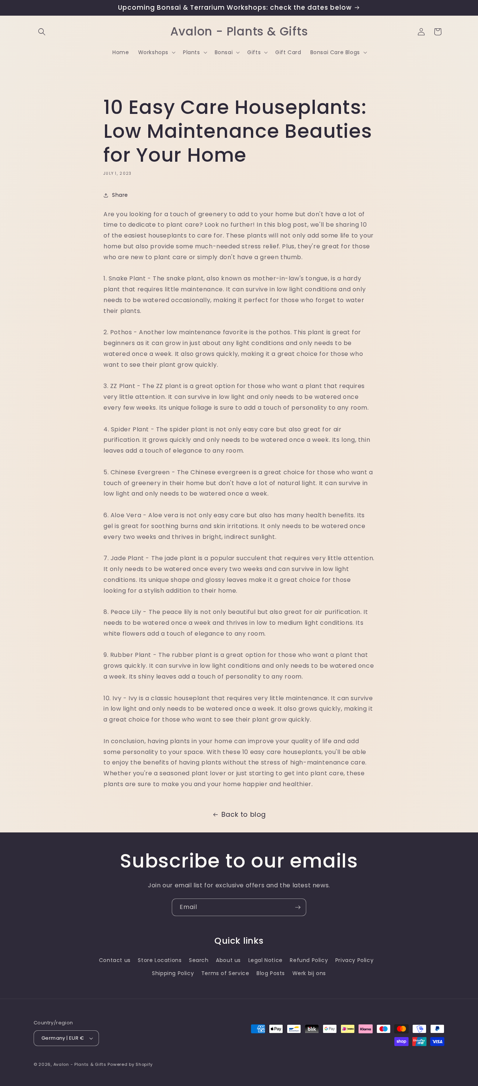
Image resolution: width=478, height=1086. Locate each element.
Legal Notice (265, 960)
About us (228, 960)
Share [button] (120, 195)
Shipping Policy (173, 973)
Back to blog (243, 814)
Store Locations (159, 960)
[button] (42, 32)
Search (199, 960)
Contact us (115, 960)
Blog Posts (271, 973)
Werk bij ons (309, 973)
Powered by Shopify (130, 1064)
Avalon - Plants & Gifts (79, 1064)
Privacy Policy (354, 960)
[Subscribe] (297, 907)
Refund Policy (309, 960)
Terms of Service (225, 973)
